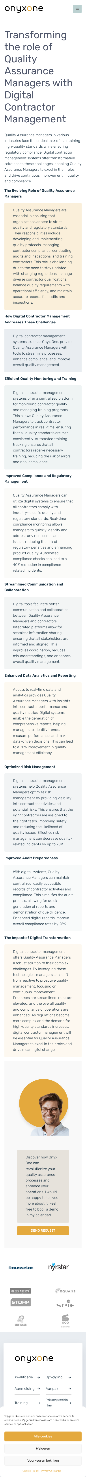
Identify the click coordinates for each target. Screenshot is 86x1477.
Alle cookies (43, 1436)
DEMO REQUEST (43, 1230)
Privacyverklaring (51, 1470)
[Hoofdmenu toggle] (77, 9)
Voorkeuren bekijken (43, 1461)
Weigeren (43, 1448)
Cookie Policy (30, 1470)
